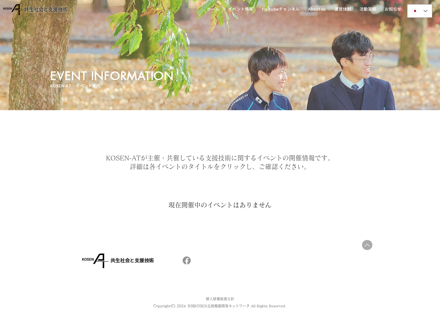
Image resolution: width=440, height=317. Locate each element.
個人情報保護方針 (220, 299)
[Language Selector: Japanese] (419, 11)
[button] (241, 9)
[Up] (367, 245)
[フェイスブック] (187, 260)
